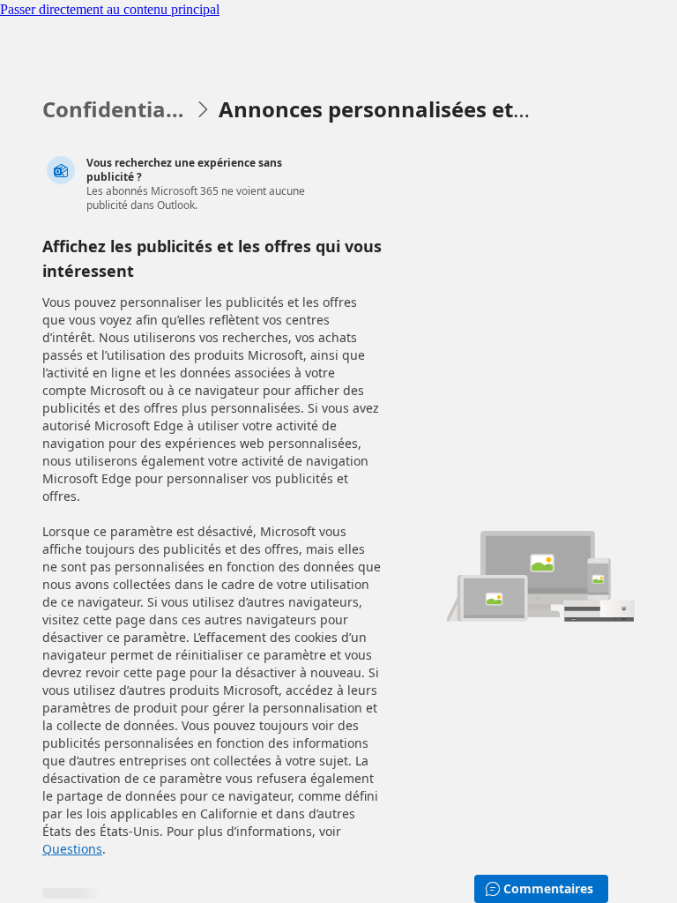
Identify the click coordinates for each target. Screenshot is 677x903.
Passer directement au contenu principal (109, 9)
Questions (72, 848)
